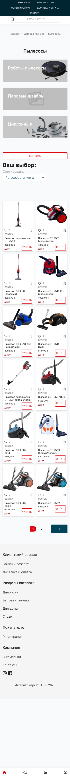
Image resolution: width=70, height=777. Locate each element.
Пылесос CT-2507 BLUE (15, 451)
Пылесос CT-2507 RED (51, 397)
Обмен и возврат (16, 564)
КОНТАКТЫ (35, 13)
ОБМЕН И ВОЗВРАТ (20, 8)
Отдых (8, 616)
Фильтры (35, 156)
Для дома (10, 608)
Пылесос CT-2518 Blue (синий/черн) (17, 345)
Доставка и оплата (17, 572)
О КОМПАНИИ (23, 2)
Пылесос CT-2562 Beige (15, 504)
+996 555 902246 (45, 2)
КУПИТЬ (27, 247)
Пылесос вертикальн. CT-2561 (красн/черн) (17, 398)
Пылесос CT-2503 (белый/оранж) (49, 451)
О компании (12, 657)
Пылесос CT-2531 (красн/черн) (49, 240)
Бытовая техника (34, 33)
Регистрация (13, 637)
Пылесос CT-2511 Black (48, 345)
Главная (14, 33)
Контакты (10, 665)
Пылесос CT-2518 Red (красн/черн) (51, 292)
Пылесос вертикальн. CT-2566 (17, 240)
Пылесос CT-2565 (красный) (15, 292)
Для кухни (10, 592)
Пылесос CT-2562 (49, 503)
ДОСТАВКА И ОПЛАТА (48, 8)
